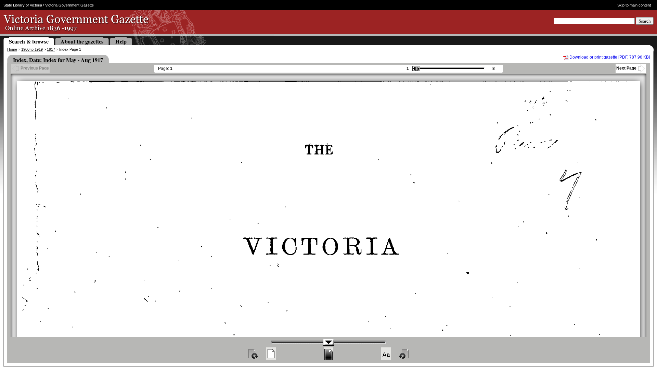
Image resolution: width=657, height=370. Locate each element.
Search (645, 21)
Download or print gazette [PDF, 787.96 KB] (609, 57)
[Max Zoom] (386, 353)
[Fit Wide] (328, 353)
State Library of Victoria (22, 5)
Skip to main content (633, 5)
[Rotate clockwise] (252, 353)
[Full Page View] (271, 353)
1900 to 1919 (32, 49)
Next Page (626, 68)
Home (12, 49)
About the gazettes (82, 41)
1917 (51, 49)
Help (121, 41)
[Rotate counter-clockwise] (404, 353)
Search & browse (29, 41)
